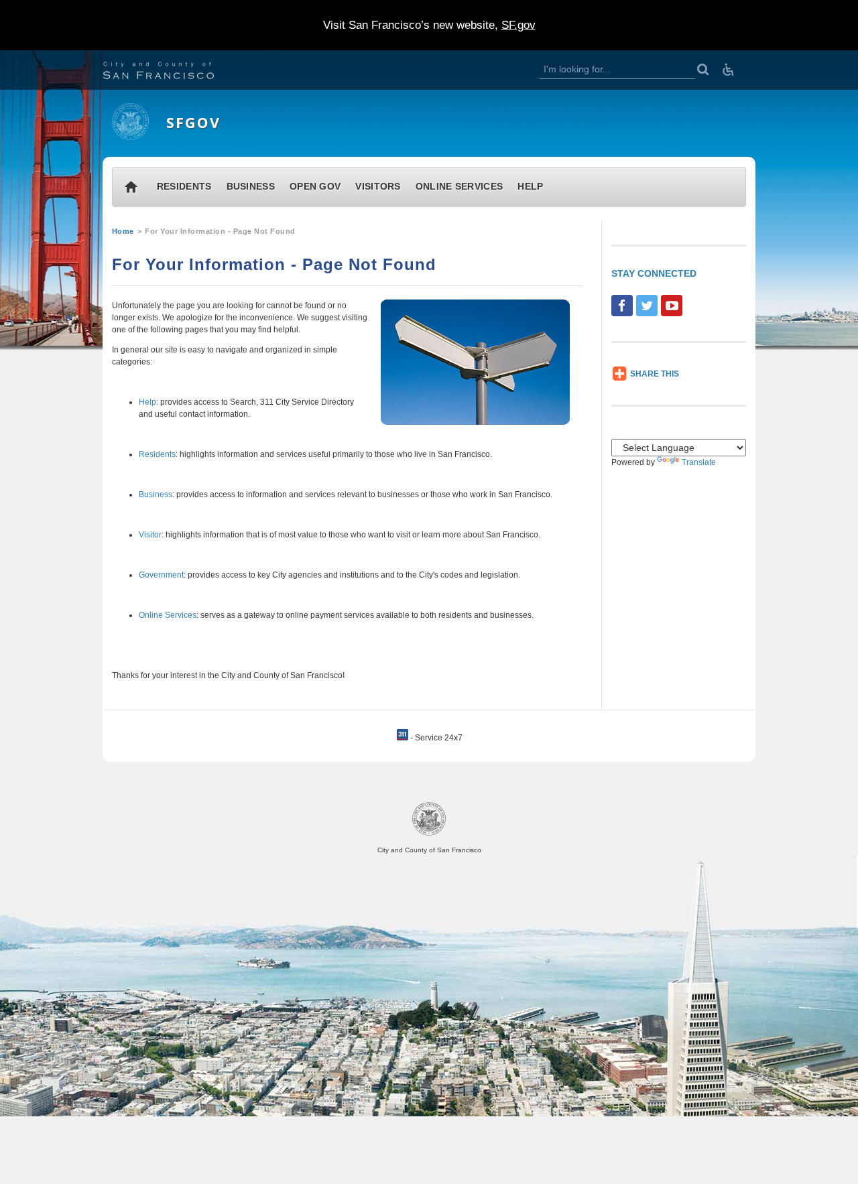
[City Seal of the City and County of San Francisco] (429, 833)
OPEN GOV (315, 187)
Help (147, 402)
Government (161, 575)
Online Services (167, 615)
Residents (157, 454)
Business (155, 494)
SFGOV (193, 122)
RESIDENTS (184, 187)
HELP (530, 187)
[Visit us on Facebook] (622, 305)
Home (123, 231)
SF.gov (518, 25)
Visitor (150, 534)
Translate (699, 462)
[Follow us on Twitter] (647, 305)
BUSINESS (251, 187)
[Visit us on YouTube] (671, 305)
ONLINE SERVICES (459, 187)
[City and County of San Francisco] (175, 72)
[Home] (130, 137)
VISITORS (377, 187)
